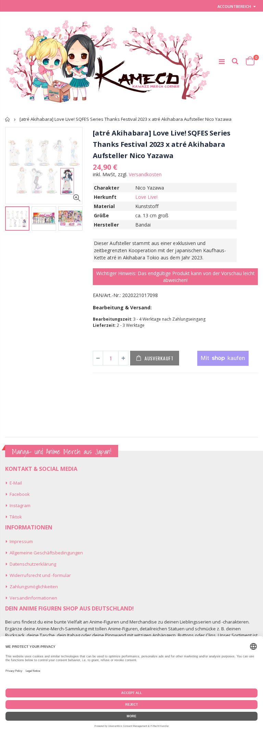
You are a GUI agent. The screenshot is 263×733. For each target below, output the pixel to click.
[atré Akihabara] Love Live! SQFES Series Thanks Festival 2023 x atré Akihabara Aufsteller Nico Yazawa (161, 144)
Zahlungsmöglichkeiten (34, 586)
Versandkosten (145, 174)
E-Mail (16, 483)
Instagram (20, 505)
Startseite (7, 119)
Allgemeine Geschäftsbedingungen (46, 553)
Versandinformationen (33, 598)
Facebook (20, 494)
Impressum (21, 541)
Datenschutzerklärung (33, 564)
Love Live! (146, 197)
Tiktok (16, 517)
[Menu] (222, 61)
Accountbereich (234, 6)
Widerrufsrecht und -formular (40, 575)
